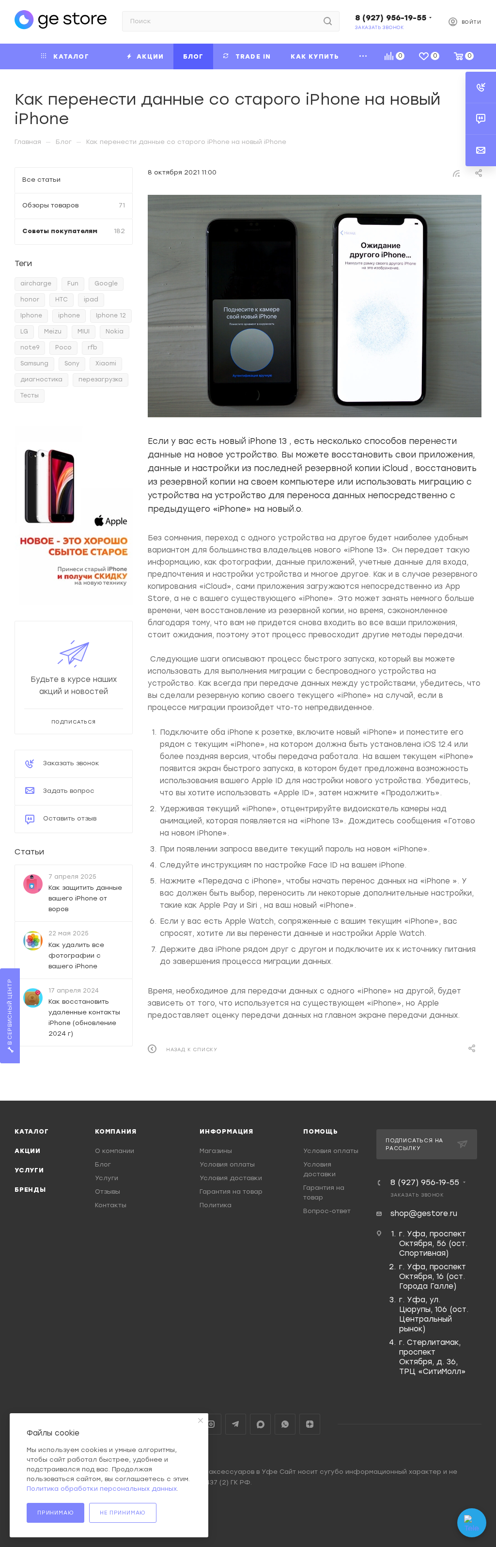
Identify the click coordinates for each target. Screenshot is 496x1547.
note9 (29, 347)
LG (24, 331)
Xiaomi (105, 363)
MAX (260, 1424)
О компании (114, 1150)
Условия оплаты (227, 1164)
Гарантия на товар (231, 1191)
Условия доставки (231, 1178)
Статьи (29, 851)
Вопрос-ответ (327, 1211)
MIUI (84, 331)
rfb (92, 347)
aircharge (35, 283)
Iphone (31, 315)
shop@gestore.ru (423, 1213)
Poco (63, 347)
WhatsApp (285, 1424)
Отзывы (107, 1191)
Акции (28, 1150)
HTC (61, 299)
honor (29, 299)
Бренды (30, 1189)
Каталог (32, 1131)
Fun (72, 283)
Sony (71, 363)
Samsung (34, 363)
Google (106, 283)
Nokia (115, 331)
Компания (115, 1131)
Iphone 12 (111, 315)
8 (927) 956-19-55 (390, 17)
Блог (103, 1164)
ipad (91, 299)
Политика (216, 1205)
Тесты (29, 395)
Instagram (211, 1424)
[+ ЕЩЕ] (363, 56)
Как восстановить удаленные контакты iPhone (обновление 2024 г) (84, 1017)
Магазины (216, 1150)
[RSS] (456, 173)
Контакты (110, 1205)
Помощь (320, 1131)
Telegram (235, 1424)
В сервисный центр (10, 1012)
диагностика (41, 379)
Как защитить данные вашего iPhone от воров (85, 898)
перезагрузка (100, 379)
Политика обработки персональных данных (102, 1488)
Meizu (53, 331)
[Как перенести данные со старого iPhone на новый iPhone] (314, 306)
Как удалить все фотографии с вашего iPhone (76, 955)
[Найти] (328, 21)
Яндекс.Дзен (309, 1424)
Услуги (29, 1170)
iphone (69, 315)
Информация (226, 1131)
